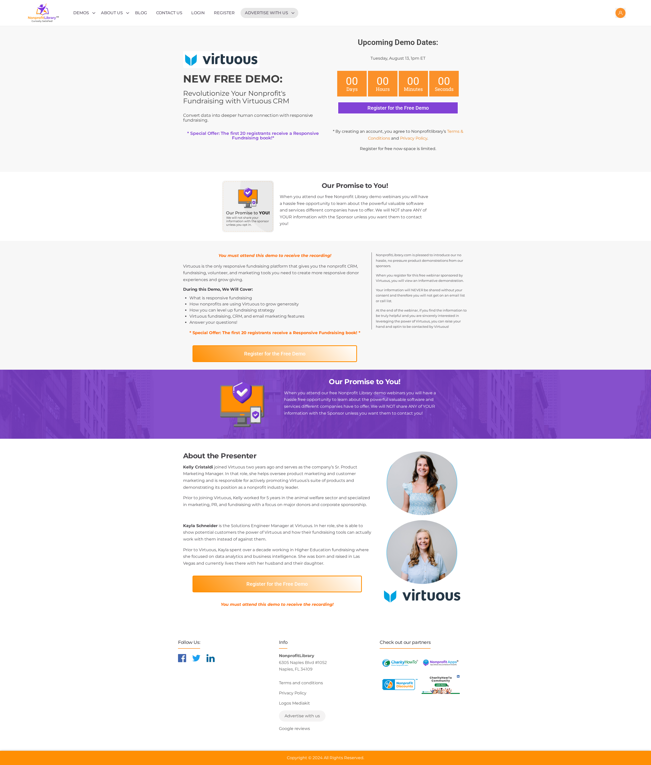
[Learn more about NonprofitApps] (441, 662)
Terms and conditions (301, 682)
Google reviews (294, 728)
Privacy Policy (413, 138)
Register (224, 12)
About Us (112, 12)
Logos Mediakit (294, 703)
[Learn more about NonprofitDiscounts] (400, 684)
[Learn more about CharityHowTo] (400, 662)
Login (198, 12)
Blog (141, 12)
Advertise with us (266, 12)
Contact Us (169, 12)
